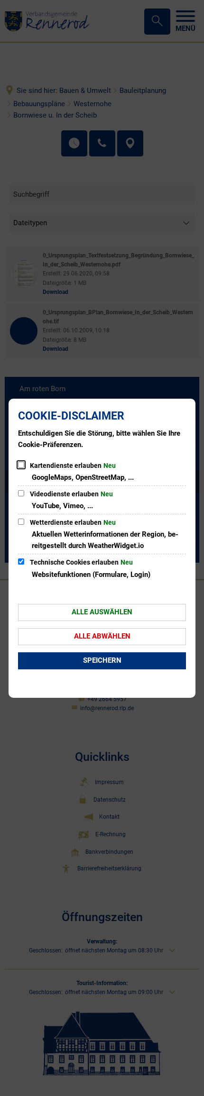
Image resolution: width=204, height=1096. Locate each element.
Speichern (102, 660)
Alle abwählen (102, 636)
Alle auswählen (102, 612)
